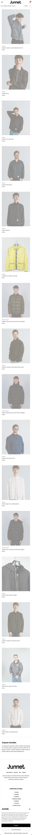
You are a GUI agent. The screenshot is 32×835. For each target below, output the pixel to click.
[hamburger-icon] (2, 2)
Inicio (2, 5)
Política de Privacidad (17, 833)
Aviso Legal (25, 833)
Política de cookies (8, 833)
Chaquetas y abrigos (7, 5)
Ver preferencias (16, 829)
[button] (30, 809)
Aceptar (16, 825)
